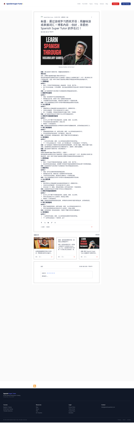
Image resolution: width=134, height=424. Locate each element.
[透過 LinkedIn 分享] (48, 222)
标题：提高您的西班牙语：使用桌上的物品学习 (66, 240)
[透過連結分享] (51, 222)
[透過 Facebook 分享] (41, 222)
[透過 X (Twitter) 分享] (45, 222)
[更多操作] (91, 17)
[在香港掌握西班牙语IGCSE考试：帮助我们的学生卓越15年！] (44, 243)
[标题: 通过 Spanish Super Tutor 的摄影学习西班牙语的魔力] (89, 243)
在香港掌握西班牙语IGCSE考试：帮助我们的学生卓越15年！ (44, 252)
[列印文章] (55, 222)
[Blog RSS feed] (34, 386)
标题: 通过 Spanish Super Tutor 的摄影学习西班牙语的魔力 (89, 252)
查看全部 (97, 234)
